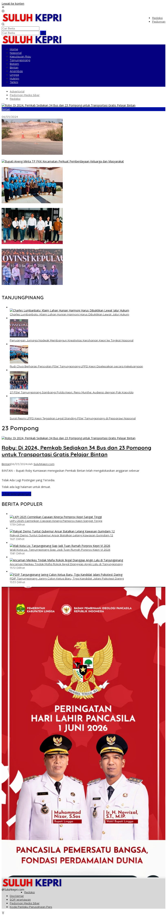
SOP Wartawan (20, 899)
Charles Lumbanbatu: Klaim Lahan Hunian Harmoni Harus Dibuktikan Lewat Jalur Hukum (61, 157)
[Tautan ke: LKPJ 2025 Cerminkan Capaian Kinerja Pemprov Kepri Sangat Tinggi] (56, 517)
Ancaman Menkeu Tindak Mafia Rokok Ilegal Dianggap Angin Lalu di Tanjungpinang (66, 564)
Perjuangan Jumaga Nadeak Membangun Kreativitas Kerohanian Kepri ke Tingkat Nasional (63, 288)
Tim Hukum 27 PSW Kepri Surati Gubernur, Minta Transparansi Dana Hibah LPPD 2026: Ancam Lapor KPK (72, 247)
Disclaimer (17, 896)
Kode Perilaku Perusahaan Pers (31, 907)
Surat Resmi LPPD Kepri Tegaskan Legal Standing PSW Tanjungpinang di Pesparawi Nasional (73, 418)
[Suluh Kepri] (32, 21)
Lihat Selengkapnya (16, 493)
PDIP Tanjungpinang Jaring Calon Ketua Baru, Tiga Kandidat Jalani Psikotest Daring (67, 578)
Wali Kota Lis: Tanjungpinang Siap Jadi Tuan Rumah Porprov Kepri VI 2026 (60, 549)
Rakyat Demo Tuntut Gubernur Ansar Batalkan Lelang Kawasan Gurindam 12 (61, 535)
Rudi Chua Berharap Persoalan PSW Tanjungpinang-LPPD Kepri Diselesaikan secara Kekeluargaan (76, 366)
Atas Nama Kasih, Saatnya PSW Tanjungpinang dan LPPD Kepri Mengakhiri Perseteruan (61, 206)
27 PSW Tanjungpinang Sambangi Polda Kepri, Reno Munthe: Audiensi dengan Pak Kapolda (71, 392)
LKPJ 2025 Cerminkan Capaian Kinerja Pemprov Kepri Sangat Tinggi (56, 521)
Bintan (6, 109)
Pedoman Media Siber (25, 903)
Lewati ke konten (13, 3)
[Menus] (3, 7)
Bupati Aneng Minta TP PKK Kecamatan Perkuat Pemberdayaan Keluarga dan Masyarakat (63, 165)
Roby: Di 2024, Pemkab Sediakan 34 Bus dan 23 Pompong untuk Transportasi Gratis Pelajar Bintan (68, 113)
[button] (43, 33)
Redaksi (29, 892)
